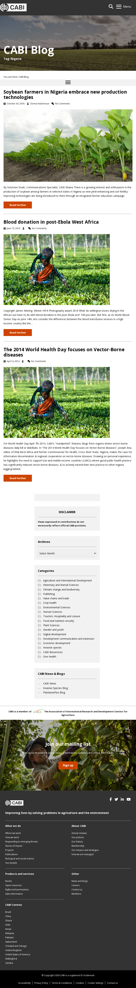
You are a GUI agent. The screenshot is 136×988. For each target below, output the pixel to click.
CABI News (49, 683)
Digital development (54, 634)
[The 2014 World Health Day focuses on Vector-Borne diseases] (57, 402)
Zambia (9, 962)
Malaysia (9, 933)
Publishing (49, 594)
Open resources (13, 885)
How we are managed (83, 854)
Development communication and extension (68, 638)
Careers (76, 885)
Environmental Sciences (56, 607)
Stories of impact (13, 845)
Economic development (56, 643)
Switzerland (11, 941)
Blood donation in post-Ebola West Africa (51, 222)
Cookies (80, 982)
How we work (12, 837)
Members (76, 893)
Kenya (8, 928)
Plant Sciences (51, 625)
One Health (49, 656)
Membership (78, 845)
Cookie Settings (95, 982)
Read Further (18, 205)
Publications (11, 854)
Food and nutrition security (58, 620)
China (8, 916)
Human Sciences (52, 611)
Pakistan (9, 937)
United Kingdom (13, 950)
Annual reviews (79, 833)
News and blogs (80, 881)
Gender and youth (53, 629)
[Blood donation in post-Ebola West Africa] (57, 269)
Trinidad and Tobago (16, 945)
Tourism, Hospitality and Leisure (61, 616)
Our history (77, 841)
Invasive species (52, 647)
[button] (111, 799)
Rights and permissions (17, 889)
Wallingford (11, 958)
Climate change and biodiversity (61, 589)
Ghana (8, 920)
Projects (9, 850)
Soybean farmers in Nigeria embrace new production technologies (65, 94)
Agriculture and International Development (67, 580)
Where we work (13, 833)
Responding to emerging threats (21, 841)
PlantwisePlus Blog (54, 692)
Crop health (49, 602)
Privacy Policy (41, 982)
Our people (11, 862)
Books (8, 881)
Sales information (14, 893)
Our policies (78, 837)
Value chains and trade (56, 598)
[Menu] (68, 82)
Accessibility (24, 982)
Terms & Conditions (62, 982)
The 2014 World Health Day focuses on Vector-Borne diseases (64, 352)
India (7, 924)
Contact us (77, 889)
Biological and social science (19, 858)
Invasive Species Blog (55, 688)
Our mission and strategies (85, 850)
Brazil (8, 912)
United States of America (17, 954)
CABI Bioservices (53, 652)
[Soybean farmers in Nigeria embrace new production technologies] (68, 145)
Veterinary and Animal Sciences (61, 585)
